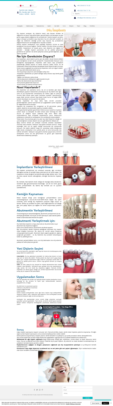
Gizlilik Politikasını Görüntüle (73, 404)
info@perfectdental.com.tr (86, 18)
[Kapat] (111, 403)
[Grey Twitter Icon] (37, 390)
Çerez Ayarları (95, 403)
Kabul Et (105, 403)
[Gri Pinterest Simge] (42, 390)
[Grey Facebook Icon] (34, 390)
